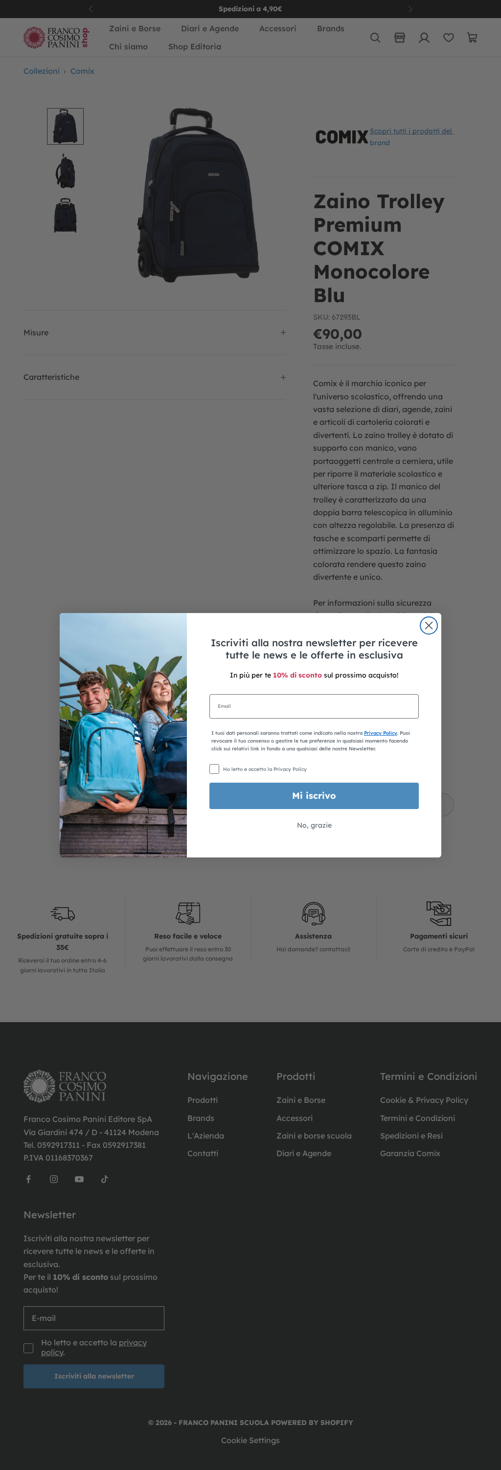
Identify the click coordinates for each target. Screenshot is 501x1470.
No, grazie (314, 825)
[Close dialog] (428, 625)
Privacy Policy (380, 733)
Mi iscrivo (314, 795)
